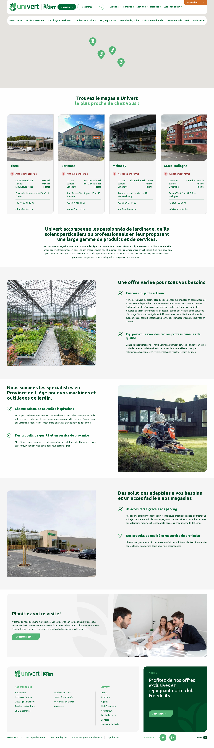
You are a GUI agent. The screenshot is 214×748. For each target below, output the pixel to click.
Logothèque (113, 737)
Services (141, 6)
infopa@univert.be (25, 209)
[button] (101, 54)
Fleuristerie (15, 20)
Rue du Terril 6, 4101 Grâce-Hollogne (182, 195)
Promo (104, 692)
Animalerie (199, 20)
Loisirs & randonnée (153, 20)
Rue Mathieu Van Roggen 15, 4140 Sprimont (83, 195)
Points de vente (108, 715)
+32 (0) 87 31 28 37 (25, 203)
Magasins (65, 7)
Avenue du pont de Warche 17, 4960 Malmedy (133, 195)
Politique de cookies (36, 737)
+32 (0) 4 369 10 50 (76, 203)
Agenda (114, 6)
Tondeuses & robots (85, 20)
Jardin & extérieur (35, 20)
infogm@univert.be (76, 209)
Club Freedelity (172, 6)
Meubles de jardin (129, 20)
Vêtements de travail (178, 20)
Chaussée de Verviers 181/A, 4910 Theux (32, 195)
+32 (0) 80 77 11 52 (127, 203)
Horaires (127, 6)
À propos (105, 697)
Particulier (192, 2)
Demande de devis (110, 724)
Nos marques (107, 711)
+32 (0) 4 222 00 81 (178, 203)
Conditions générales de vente (87, 737)
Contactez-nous (24, 637)
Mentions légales (59, 737)
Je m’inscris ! (159, 713)
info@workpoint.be (127, 209)
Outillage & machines (59, 20)
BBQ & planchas (107, 20)
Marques (154, 6)
